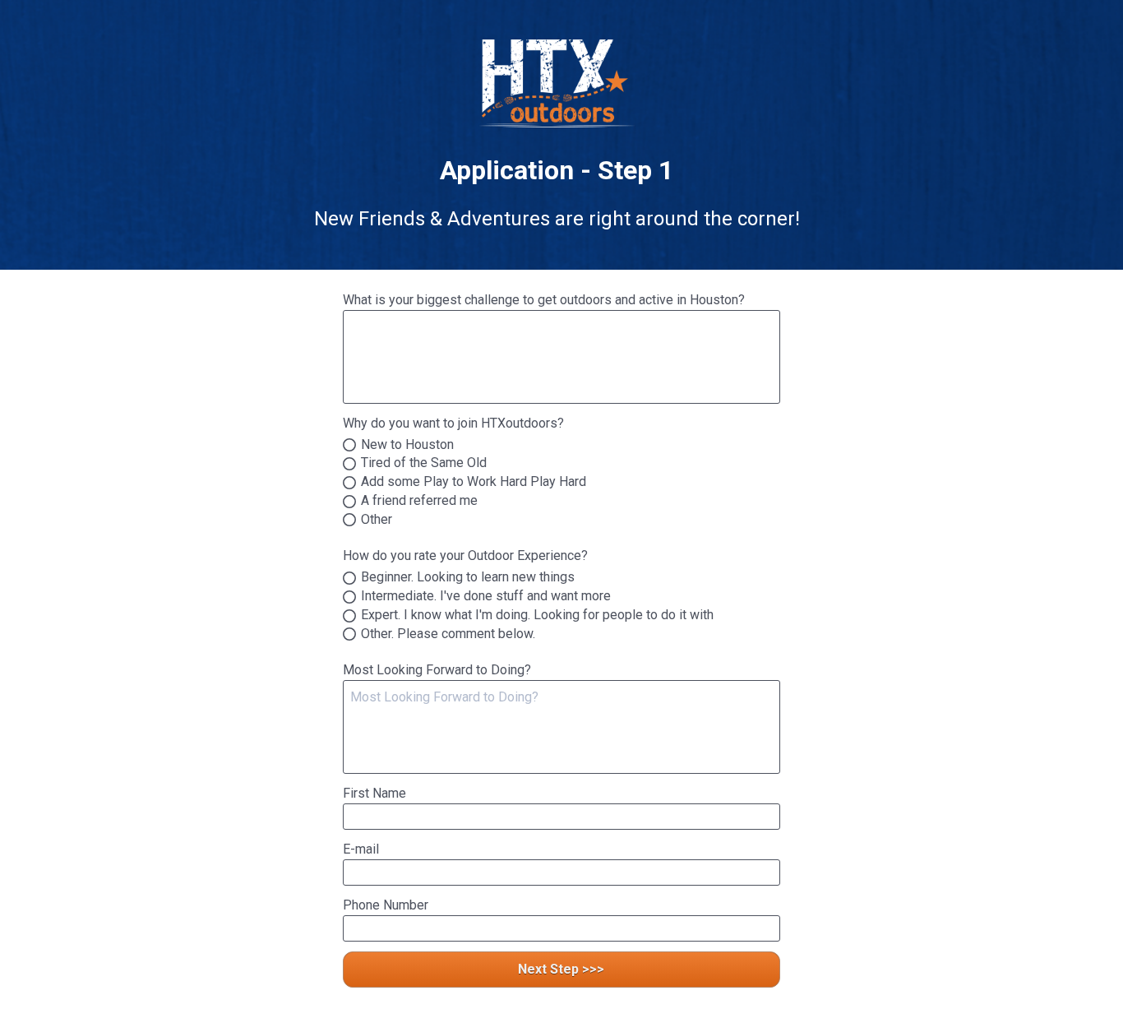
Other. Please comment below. (448, 634)
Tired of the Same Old (424, 463)
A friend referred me (419, 501)
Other (376, 520)
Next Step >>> (561, 969)
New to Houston (407, 445)
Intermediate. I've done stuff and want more (486, 597)
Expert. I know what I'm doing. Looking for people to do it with (537, 616)
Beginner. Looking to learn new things (468, 578)
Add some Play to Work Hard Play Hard (473, 482)
